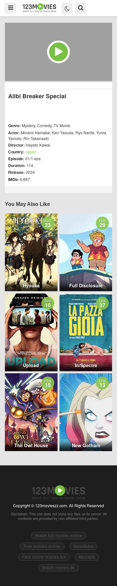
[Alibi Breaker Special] (58, 52)
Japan (30, 151)
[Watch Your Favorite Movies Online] (39, 7)
